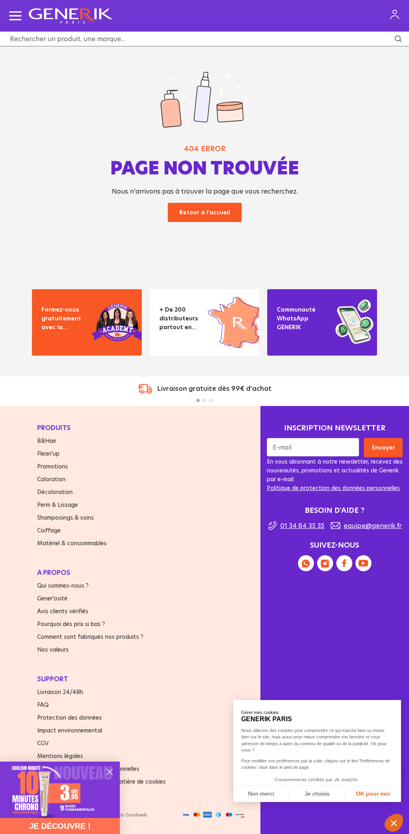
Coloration (51, 479)
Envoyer (383, 447)
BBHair (46, 440)
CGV (43, 743)
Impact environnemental (69, 730)
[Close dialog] (110, 772)
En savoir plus (61, 342)
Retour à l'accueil (204, 212)
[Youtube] (363, 563)
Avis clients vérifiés (62, 611)
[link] (60, 790)
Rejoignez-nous (298, 342)
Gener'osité (52, 598)
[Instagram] (325, 563)
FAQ (43, 704)
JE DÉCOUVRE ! (60, 826)
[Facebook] (344, 563)
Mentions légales (60, 756)
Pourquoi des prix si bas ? (71, 624)
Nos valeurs (53, 649)
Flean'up (48, 453)
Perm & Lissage (57, 504)
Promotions (52, 466)
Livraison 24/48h (60, 692)
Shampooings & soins (65, 517)
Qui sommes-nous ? (63, 585)
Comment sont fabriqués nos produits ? (90, 636)
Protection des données (69, 717)
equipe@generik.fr (372, 525)
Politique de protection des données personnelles (333, 488)
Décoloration (55, 492)
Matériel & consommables (72, 543)
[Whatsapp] (306, 563)
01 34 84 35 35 (302, 525)
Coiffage (49, 530)
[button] (198, 400)
